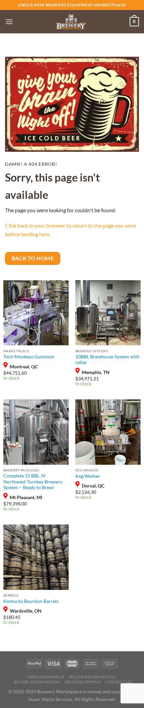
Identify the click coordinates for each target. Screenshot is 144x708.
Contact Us (118, 681)
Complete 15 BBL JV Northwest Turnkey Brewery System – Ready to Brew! (32, 481)
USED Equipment (46, 676)
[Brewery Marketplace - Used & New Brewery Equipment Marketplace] (71, 21)
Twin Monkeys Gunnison (28, 356)
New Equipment (83, 681)
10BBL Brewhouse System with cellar (107, 359)
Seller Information (92, 676)
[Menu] (9, 21)
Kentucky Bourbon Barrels (31, 601)
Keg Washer (87, 476)
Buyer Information (37, 681)
